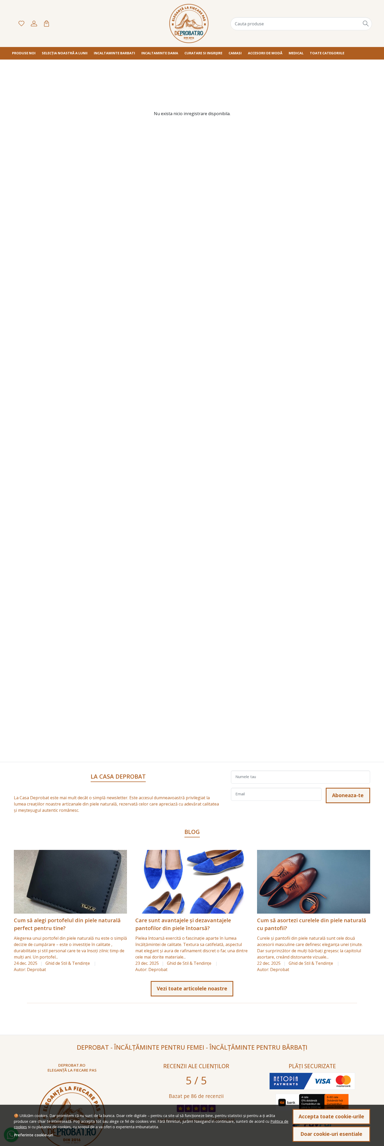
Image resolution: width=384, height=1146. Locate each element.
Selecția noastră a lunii (65, 53)
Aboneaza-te (348, 795)
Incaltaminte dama (159, 53)
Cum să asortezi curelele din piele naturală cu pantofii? (311, 924)
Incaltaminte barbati (114, 53)
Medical (296, 53)
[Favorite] (21, 23)
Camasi (235, 53)
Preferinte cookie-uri (33, 1134)
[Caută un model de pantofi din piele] (366, 23)
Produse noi (24, 53)
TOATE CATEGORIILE (327, 53)
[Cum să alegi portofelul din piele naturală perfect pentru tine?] (70, 882)
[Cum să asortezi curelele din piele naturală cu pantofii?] (313, 882)
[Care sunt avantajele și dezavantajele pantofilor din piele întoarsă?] (191, 882)
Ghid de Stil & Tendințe (67, 963)
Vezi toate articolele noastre (192, 988)
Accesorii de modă (265, 53)
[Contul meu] (34, 23)
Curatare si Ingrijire (203, 53)
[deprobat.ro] (189, 23)
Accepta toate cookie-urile (331, 1116)
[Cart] (46, 23)
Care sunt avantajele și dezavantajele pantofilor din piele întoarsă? (183, 924)
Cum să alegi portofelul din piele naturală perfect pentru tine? (67, 924)
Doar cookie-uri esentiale (331, 1133)
